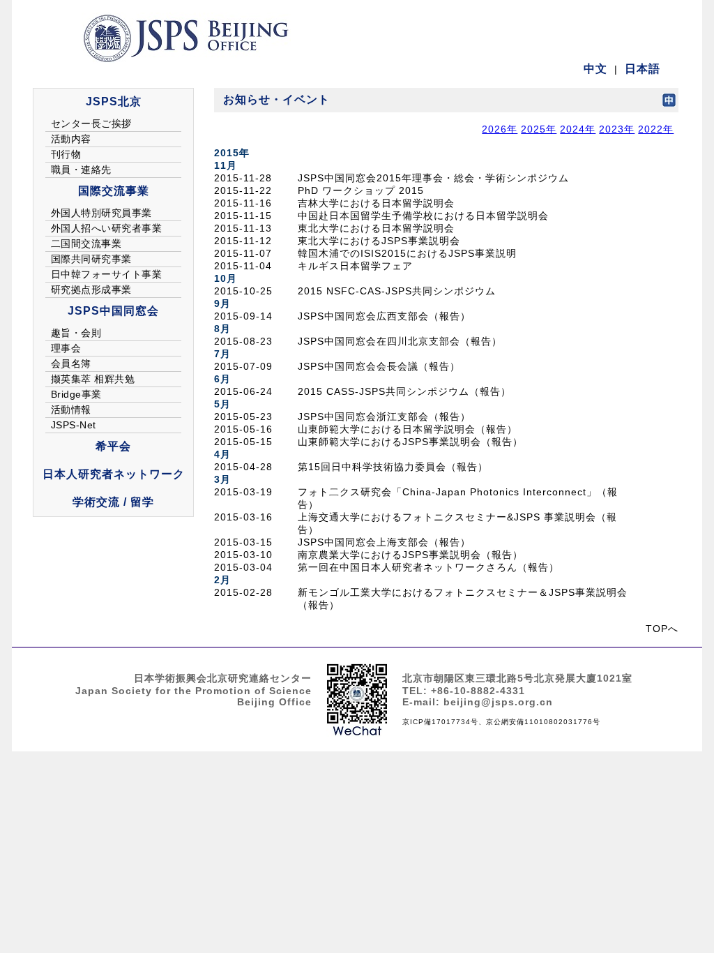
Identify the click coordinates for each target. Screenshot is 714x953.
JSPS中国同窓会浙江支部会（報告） (384, 416)
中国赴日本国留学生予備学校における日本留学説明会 (423, 215)
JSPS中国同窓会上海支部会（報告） (384, 542)
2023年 (617, 129)
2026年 (499, 129)
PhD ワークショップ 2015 (361, 190)
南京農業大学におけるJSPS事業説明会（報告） (410, 554)
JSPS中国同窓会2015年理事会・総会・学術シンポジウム (433, 177)
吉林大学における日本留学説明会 (376, 203)
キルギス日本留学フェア (355, 265)
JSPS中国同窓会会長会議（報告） (379, 366)
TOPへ (662, 628)
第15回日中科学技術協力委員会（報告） (393, 466)
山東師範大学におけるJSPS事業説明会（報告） (410, 441)
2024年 (577, 129)
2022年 (656, 129)
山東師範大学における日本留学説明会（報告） (407, 429)
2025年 (538, 129)
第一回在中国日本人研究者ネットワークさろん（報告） (428, 567)
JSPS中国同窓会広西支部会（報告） (384, 316)
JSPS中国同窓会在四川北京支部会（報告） (400, 341)
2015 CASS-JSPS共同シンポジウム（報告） (404, 391)
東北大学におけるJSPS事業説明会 (379, 240)
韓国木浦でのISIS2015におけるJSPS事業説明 (407, 253)
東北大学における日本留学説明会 (376, 228)
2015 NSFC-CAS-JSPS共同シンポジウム (397, 291)
